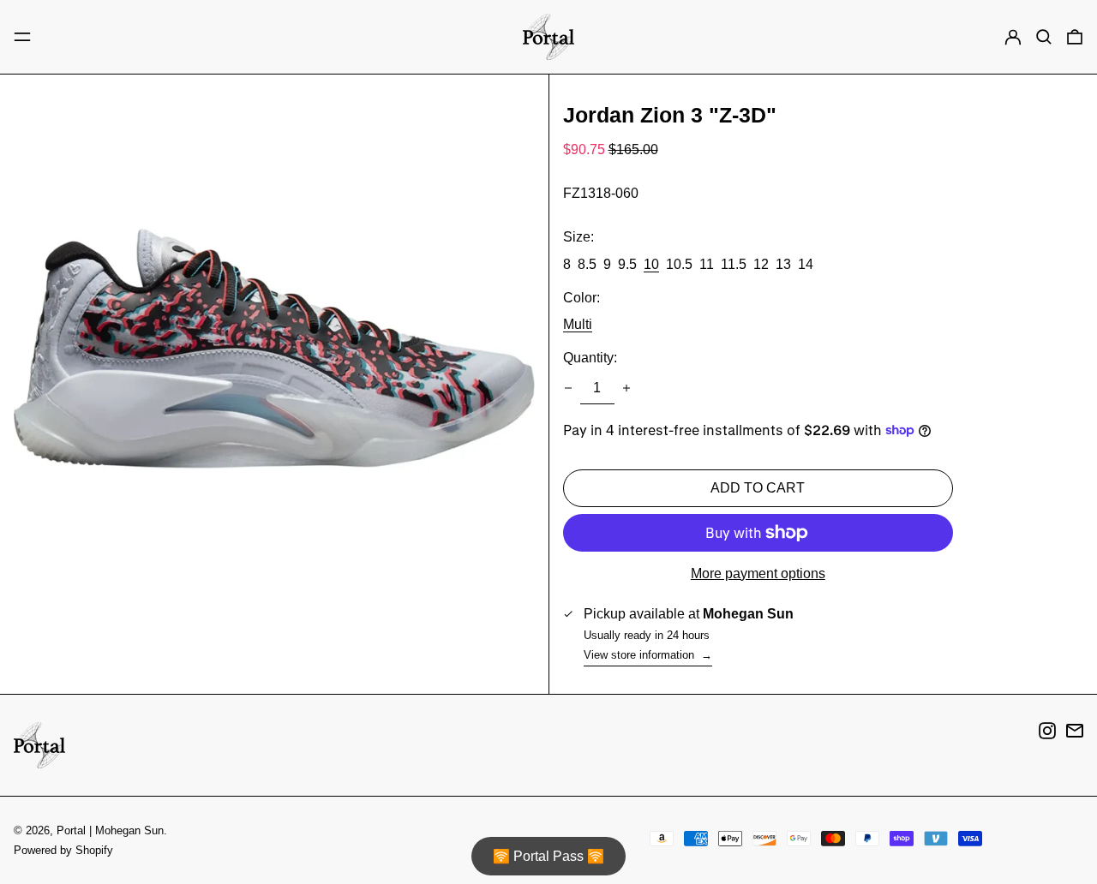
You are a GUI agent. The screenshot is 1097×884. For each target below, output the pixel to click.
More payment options (758, 573)
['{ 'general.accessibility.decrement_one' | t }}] (568, 388)
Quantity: (590, 357)
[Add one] (626, 388)
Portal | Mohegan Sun (110, 830)
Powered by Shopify (63, 850)
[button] (1043, 36)
